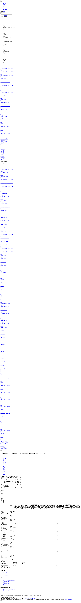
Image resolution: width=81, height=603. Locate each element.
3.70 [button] (14, 535)
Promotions (3, 153)
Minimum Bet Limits (7, 583)
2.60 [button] (57, 560)
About (4, 7)
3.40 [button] (57, 523)
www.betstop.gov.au (69, 599)
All (3, 62)
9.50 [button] (57, 531)
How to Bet (3, 158)
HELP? (5, 15)
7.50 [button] (57, 516)
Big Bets (5, 9)
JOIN (4, 11)
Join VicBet (3, 154)
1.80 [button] (57, 519)
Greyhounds (3, 143)
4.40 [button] (57, 543)
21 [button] (13, 555)
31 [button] (13, 516)
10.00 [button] (14, 527)
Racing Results (4, 144)
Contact (4, 6)
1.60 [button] (57, 535)
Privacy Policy (6, 575)
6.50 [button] (57, 551)
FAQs (2, 159)
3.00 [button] (57, 527)
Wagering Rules (6, 581)
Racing (4, 3)
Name (3, 566)
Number (7, 565)
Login (2, 11)
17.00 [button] (14, 543)
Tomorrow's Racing (4, 139)
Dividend (6, 566)
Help (4, 5)
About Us (2, 150)
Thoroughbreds (4, 141)
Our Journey (3, 149)
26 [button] (13, 551)
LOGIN (2, 15)
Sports (4, 4)
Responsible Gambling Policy (9, 589)
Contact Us (5, 574)
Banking (2, 151)
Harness (2, 142)
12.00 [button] (14, 523)
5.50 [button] (57, 555)
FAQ (4, 582)
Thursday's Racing (4, 140)
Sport (4, 60)
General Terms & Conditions (9, 580)
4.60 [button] (14, 519)
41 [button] (13, 531)
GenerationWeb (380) (9, 601)
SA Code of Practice (7, 590)
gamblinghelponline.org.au (29, 598)
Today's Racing (4, 137)
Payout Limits (6, 584)
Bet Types (3, 157)
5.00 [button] (14, 511)
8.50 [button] (14, 560)
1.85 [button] (57, 511)
